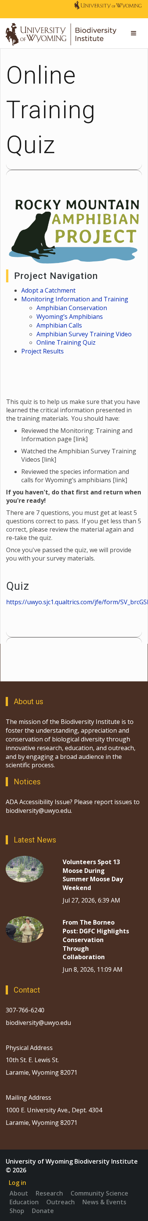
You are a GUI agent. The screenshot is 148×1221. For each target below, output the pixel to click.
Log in (17, 1182)
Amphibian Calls (59, 325)
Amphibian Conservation (71, 308)
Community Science (99, 1193)
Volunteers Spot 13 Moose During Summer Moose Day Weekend (93, 875)
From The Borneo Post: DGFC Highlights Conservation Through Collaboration (96, 939)
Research (49, 1193)
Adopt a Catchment (48, 290)
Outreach (60, 1202)
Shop (16, 1211)
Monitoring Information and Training (74, 299)
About (18, 1193)
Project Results (42, 351)
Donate (43, 1211)
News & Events (104, 1202)
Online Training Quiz (66, 342)
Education (24, 1202)
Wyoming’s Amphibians (70, 316)
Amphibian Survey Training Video (84, 334)
